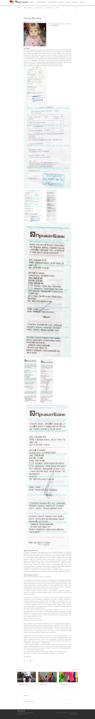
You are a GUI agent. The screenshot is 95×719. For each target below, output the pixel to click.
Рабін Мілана (64, 684)
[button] (67, 2)
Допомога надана (39, 7)
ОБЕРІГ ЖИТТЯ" (30, 712)
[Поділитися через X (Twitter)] (27, 660)
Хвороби (57, 7)
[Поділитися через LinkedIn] (30, 660)
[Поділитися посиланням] (33, 660)
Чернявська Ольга (23, 684)
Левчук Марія (43, 684)
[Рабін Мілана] (68, 677)
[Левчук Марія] (47, 677)
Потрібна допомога (28, 7)
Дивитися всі (75, 669)
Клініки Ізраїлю (49, 7)
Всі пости (19, 7)
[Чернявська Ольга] (26, 677)
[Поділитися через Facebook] (24, 660)
